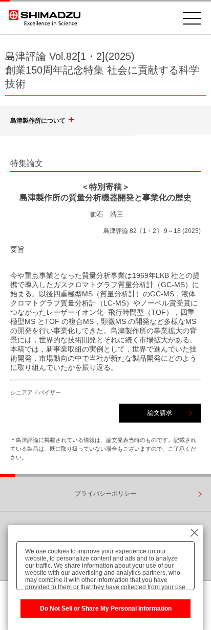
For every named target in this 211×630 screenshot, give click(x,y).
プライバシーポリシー (105, 493)
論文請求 (159, 412)
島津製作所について (38, 120)
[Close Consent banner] (194, 533)
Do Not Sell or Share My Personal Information (106, 608)
